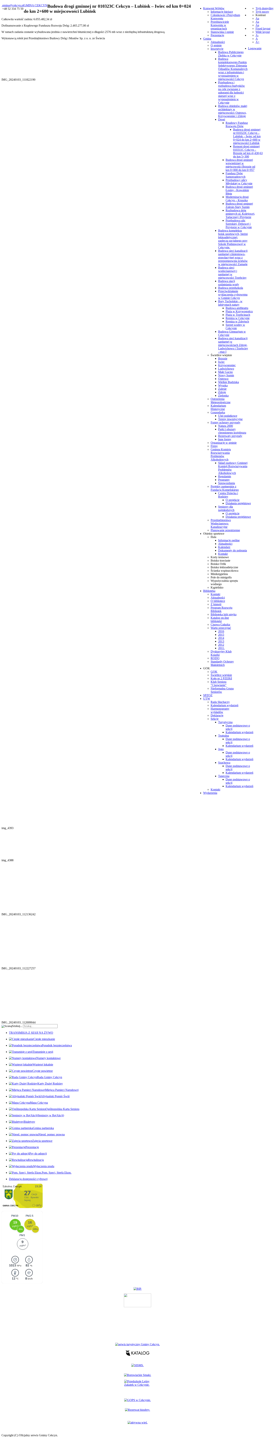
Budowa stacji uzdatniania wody (228, 282)
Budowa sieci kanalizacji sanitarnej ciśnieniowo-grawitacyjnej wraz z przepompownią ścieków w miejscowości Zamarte (233, 257)
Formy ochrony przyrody (225, 422)
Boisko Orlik (218, 563)
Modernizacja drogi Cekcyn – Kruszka (237, 198)
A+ (257, 42)
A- (257, 35)
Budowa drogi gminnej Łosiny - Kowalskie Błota (239, 190)
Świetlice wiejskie (221, 355)
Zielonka (223, 395)
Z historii (216, 604)
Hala (213, 537)
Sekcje (215, 718)
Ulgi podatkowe (227, 415)
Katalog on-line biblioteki (220, 619)
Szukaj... (17, 1026)
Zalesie (222, 388)
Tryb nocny (262, 11)
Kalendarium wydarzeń (224, 705)
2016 (221, 631)
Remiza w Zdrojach (237, 321)
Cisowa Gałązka (220, 624)
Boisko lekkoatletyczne (224, 567)
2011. (221, 648)
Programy (224, 479)
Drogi (221, 119)
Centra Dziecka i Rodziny (228, 495)
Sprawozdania (226, 483)
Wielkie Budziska (228, 382)
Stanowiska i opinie (222, 31)
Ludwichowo (226, 368)
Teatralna (223, 735)
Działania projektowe (238, 503)
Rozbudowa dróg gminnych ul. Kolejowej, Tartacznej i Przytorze (240, 214)
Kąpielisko (217, 587)
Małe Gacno (225, 372)
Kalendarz (224, 547)
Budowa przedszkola (230, 287)
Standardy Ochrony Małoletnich (222, 663)
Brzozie (222, 358)
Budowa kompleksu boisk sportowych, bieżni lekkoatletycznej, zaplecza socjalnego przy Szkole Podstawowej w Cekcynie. (233, 239)
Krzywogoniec (227, 365)
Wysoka (223, 385)
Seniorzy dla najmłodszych (226, 508)
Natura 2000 (225, 425)
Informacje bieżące (222, 11)
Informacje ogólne (229, 540)
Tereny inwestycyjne (230, 419)
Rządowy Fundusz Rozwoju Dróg (237, 124)
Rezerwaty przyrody (230, 436)
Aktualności (218, 42)
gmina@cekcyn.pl (13, 5)
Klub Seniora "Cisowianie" (219, 683)
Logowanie (255, 48)
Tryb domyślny (265, 8)
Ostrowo (223, 378)
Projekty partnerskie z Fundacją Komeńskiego (225, 488)
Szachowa (224, 762)
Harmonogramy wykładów (220, 710)
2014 (221, 638)
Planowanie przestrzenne (225, 530)
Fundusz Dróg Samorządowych (235, 175)
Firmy (214, 446)
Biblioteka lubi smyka (223, 614)
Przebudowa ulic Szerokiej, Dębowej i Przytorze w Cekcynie (239, 224)
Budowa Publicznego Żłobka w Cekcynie (231, 54)
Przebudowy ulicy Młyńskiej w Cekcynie (239, 181)
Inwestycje (217, 48)
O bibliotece (218, 601)
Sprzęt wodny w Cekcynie (235, 326)
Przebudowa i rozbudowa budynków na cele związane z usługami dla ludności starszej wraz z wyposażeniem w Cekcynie (231, 92)
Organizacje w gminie (224, 442)
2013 (221, 641)
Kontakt (223, 553)
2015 (221, 634)
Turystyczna (225, 722)
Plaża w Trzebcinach (238, 314)
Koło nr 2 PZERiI (221, 678)
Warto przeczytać (221, 627)
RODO (215, 658)
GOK (214, 671)
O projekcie (232, 500)
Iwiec (221, 361)
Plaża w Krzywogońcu (239, 311)
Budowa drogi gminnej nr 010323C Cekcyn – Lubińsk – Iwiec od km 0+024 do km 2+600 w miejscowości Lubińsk (247, 136)
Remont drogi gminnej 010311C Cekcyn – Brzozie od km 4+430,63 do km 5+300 (248, 151)
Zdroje (222, 392)
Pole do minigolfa (221, 577)
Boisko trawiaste (220, 560)
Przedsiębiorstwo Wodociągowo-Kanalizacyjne (221, 523)
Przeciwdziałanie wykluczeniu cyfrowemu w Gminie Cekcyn (233, 294)
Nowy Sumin (226, 375)
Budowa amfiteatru (237, 308)
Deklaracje (217, 715)
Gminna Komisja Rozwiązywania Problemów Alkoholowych (221, 454)
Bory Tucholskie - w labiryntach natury (230, 303)
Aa (257, 18)
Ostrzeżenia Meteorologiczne (220, 400)
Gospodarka (218, 412)
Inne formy (224, 439)
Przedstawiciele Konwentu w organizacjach (220, 25)
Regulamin (224, 476)
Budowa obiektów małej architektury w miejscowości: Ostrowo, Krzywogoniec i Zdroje (232, 111)
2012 (221, 644)
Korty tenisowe (220, 557)
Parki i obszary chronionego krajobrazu (232, 431)
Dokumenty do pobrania (232, 550)
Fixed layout (263, 28)
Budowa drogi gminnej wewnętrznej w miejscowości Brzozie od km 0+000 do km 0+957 (240, 165)
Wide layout (263, 31)
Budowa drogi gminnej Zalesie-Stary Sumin (239, 205)
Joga (221, 749)
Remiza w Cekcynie (238, 318)
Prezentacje (217, 35)
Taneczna (223, 776)
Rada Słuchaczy (220, 702)
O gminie (216, 45)
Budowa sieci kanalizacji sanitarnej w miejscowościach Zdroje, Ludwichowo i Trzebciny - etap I (233, 345)
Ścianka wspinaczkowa (224, 570)
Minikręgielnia (219, 574)
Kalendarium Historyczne (218, 407)
